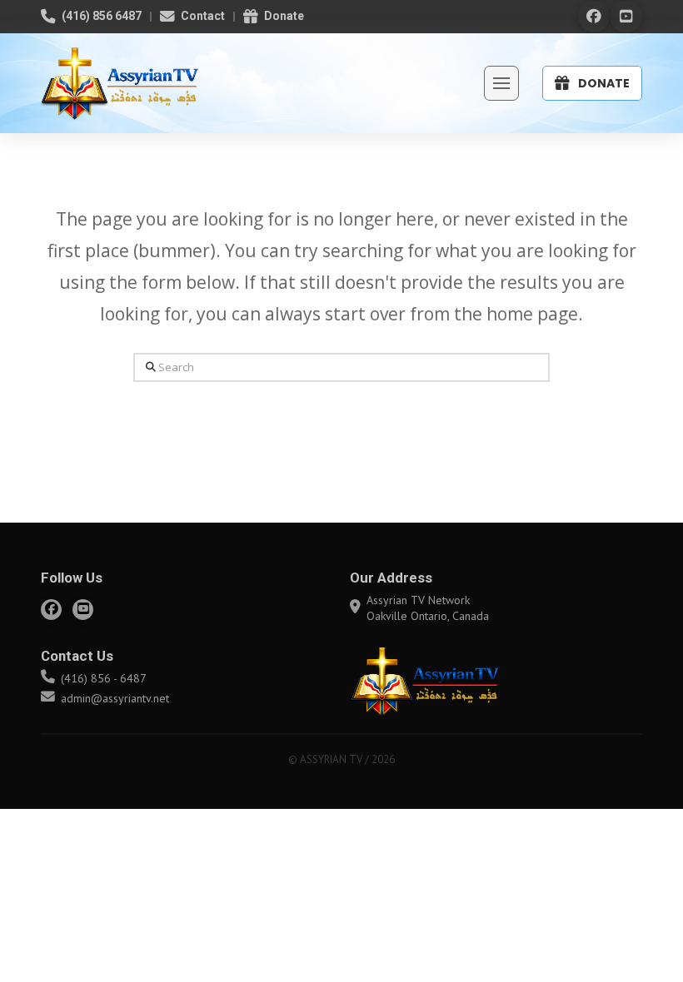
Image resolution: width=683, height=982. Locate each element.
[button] (501, 83)
